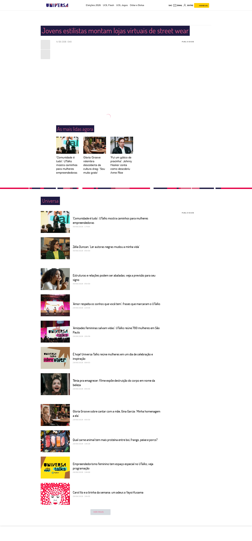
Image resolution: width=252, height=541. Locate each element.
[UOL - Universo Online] (70, 5)
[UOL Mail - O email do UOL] (177, 5)
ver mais (98, 512)
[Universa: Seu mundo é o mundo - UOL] (57, 5)
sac (170, 5)
